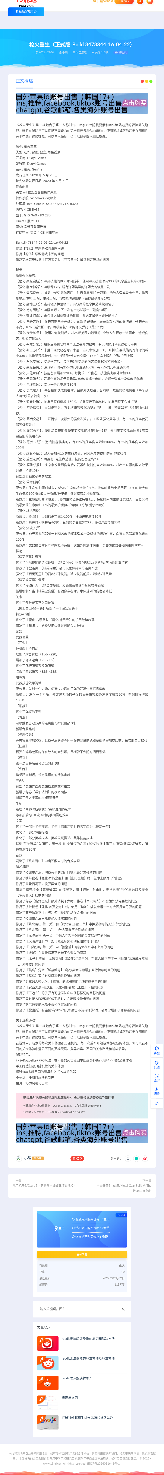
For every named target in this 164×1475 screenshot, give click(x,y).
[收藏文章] (128, 1158)
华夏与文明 (70, 1398)
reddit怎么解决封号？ (77, 1378)
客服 (157, 1053)
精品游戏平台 (28, 11)
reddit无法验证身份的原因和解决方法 (88, 1338)
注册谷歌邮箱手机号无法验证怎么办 (87, 1417)
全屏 (157, 1080)
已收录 (122, 52)
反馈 (157, 1067)
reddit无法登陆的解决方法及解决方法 (88, 1358)
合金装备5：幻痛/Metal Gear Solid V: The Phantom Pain (124, 1188)
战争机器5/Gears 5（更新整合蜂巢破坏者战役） (44, 1185)
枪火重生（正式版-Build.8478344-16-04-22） (60, 1112)
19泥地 (27, 1112)
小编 (27, 1158)
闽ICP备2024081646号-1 (103, 1463)
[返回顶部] (157, 1103)
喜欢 (77, 1158)
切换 (157, 1093)
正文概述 (24, 81)
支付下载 (82, 1254)
